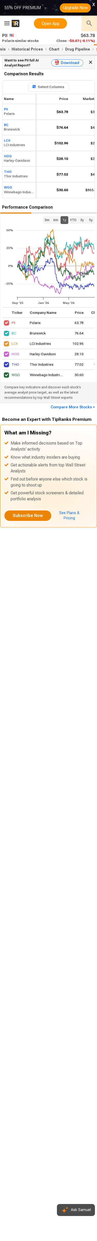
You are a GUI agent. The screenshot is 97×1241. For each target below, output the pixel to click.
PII (6, 109)
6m (55, 220)
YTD (73, 220)
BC (6, 125)
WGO (8, 187)
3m (46, 220)
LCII (7, 140)
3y (82, 220)
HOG (8, 156)
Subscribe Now (28, 515)
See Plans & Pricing (69, 515)
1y (64, 220)
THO (8, 171)
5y (91, 220)
